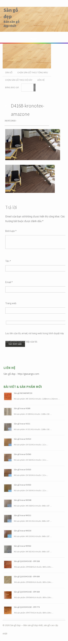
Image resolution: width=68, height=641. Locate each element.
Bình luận (11, 231)
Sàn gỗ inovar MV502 (22, 546)
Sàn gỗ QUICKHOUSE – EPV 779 (27, 607)
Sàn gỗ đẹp (10, 13)
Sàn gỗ (8, 72)
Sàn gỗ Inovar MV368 (22, 500)
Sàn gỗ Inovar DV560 (22, 454)
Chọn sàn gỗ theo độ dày (18, 79)
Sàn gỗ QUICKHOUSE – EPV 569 (27, 592)
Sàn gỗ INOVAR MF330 (23, 393)
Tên (8, 261)
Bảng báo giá (12, 87)
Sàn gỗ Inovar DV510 (22, 439)
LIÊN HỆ (41, 79)
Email (9, 282)
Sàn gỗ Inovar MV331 (22, 515)
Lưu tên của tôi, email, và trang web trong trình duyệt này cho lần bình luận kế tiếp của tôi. (34, 335)
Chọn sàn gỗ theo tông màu (32, 72)
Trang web (10, 303)
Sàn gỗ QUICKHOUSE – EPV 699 (27, 576)
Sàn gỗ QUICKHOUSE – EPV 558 (27, 561)
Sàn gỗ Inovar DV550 (22, 485)
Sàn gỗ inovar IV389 (22, 408)
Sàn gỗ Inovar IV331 (22, 423)
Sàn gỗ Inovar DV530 (22, 469)
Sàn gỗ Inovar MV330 (22, 530)
